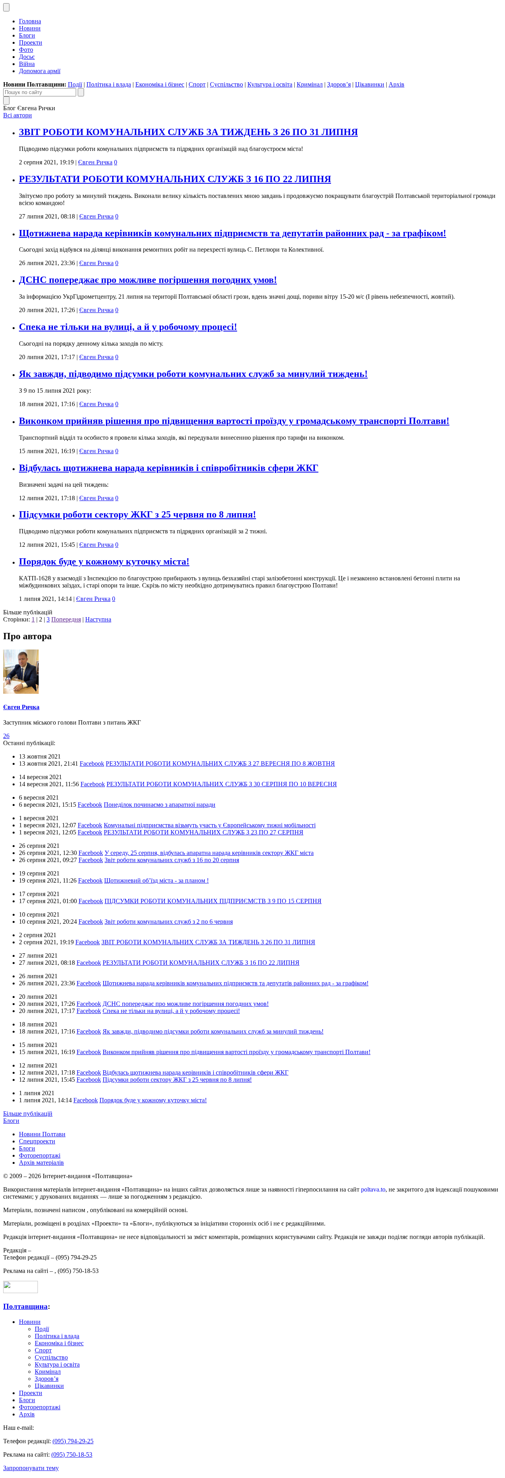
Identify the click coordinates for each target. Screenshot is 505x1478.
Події (75, 84)
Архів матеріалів (41, 1162)
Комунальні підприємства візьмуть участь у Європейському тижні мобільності (210, 825)
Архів (396, 84)
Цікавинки (369, 84)
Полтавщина (25, 1306)
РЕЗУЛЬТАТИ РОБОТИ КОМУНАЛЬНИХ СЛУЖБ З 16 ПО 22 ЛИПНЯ (175, 179)
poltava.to (373, 1189)
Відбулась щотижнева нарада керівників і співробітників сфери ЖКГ (168, 468)
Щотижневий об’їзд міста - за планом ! (156, 880)
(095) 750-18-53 (71, 1454)
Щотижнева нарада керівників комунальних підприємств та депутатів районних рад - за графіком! (232, 233)
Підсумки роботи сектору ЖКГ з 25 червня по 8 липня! (137, 514)
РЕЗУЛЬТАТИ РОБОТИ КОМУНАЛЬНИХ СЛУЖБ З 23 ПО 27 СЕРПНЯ (203, 832)
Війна (27, 63)
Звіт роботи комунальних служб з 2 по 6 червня (169, 921)
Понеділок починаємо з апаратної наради (159, 804)
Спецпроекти (37, 1141)
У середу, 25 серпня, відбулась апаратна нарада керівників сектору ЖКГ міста (209, 852)
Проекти (30, 42)
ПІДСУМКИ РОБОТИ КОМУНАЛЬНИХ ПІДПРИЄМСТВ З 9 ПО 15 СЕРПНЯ (213, 901)
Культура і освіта (269, 84)
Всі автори (17, 115)
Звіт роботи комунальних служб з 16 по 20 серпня (172, 860)
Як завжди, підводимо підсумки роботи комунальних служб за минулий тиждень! (193, 374)
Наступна (98, 619)
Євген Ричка (95, 162)
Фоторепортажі (39, 1155)
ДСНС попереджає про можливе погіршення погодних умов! (148, 280)
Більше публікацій (27, 1113)
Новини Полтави (42, 1134)
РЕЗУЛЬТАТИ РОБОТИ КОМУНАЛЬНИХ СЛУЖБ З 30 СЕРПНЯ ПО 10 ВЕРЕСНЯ (222, 784)
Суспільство (226, 84)
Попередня (66, 619)
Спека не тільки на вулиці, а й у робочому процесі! (128, 327)
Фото (26, 49)
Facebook (92, 763)
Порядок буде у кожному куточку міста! (104, 561)
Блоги (27, 35)
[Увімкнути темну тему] (6, 7)
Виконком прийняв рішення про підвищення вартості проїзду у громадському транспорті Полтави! (234, 421)
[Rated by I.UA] (20, 1291)
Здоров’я (339, 84)
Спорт (197, 84)
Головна (30, 21)
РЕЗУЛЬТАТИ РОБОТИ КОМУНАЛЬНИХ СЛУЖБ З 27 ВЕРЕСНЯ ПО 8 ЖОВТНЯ (220, 763)
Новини (30, 28)
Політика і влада (108, 84)
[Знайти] (81, 92)
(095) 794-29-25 (73, 1441)
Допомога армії (39, 71)
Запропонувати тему (31, 1468)
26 (6, 735)
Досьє (27, 56)
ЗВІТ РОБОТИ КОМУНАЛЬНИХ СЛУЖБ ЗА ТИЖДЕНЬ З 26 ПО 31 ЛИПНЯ (188, 132)
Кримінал (310, 84)
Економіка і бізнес (159, 84)
